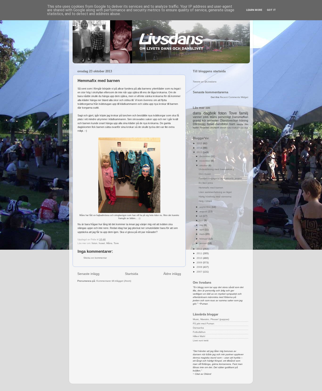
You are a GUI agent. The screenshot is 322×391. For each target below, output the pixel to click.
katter (196, 127)
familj (243, 113)
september (205, 207)
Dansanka (198, 327)
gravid (197, 120)
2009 (200, 262)
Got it (271, 10)
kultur (229, 128)
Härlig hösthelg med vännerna (215, 196)
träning (243, 120)
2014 (200, 148)
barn (232, 124)
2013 (200, 152)
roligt (246, 128)
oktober (203, 165)
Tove (116, 243)
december (205, 156)
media (240, 124)
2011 (200, 253)
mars (202, 234)
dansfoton (221, 124)
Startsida (131, 274)
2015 (200, 143)
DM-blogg (199, 124)
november (205, 160)
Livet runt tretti (200, 340)
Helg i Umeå (205, 201)
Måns (109, 243)
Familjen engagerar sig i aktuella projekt (220, 178)
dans (197, 113)
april (202, 229)
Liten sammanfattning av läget (215, 192)
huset (102, 243)
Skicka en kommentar (95, 258)
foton (94, 243)
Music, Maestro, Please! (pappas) (211, 319)
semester (213, 120)
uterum (223, 127)
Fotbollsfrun (199, 332)
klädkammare (237, 128)
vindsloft (214, 127)
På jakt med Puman (203, 323)
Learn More (254, 10)
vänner (197, 117)
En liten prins (206, 183)
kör (204, 120)
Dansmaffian (240, 117)
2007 (200, 271)
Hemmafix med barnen (211, 187)
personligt (224, 117)
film (246, 124)
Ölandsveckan (229, 120)
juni (201, 220)
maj (201, 225)
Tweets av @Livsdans (204, 81)
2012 (200, 249)
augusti (203, 211)
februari (203, 238)
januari (203, 243)
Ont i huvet (205, 174)
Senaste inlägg (88, 274)
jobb (206, 117)
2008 (200, 267)
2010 (200, 258)
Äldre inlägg (172, 274)
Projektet (204, 127)
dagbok (209, 113)
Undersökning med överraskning (216, 169)
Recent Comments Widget (234, 97)
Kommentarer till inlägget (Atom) (113, 281)
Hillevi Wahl (199, 336)
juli (201, 216)
